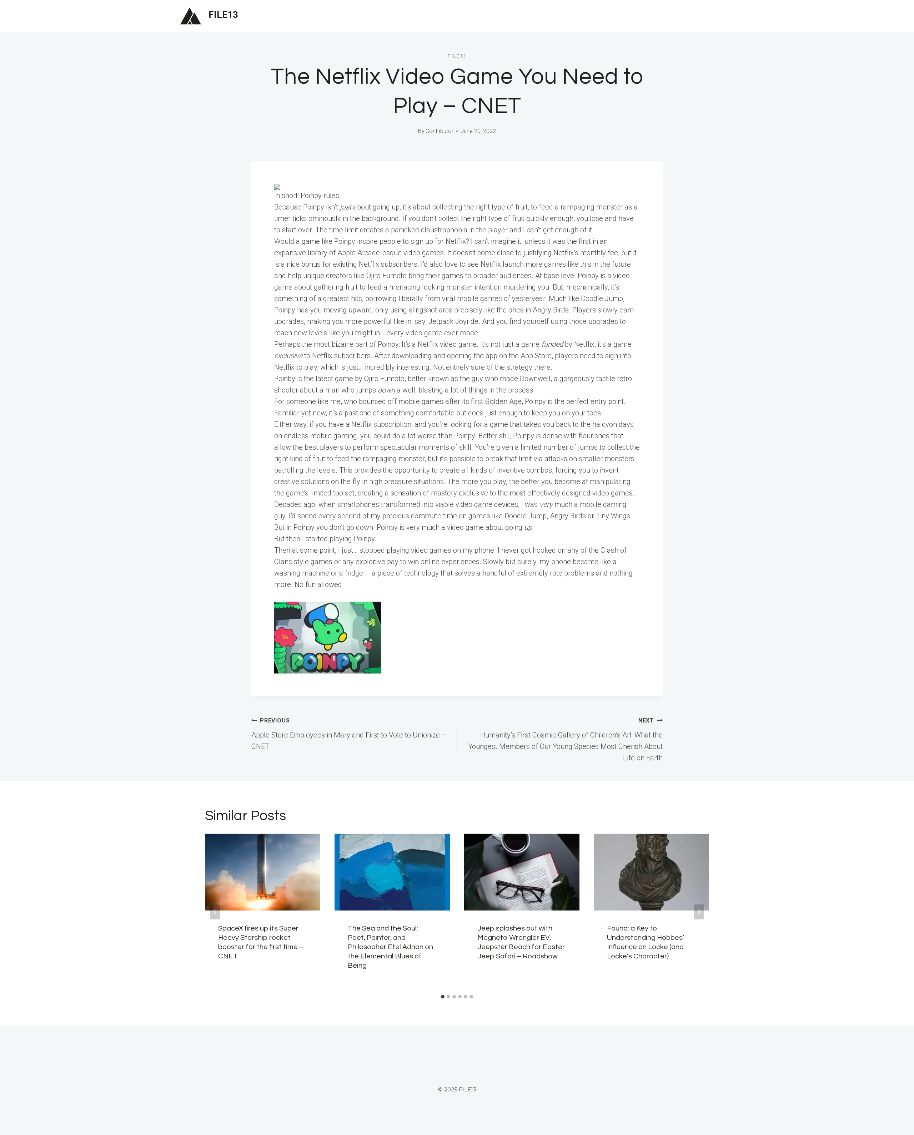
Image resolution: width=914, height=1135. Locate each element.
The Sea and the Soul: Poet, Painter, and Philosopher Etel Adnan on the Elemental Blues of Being (390, 947)
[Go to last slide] (215, 911)
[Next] (699, 911)
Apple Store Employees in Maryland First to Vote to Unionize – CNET (349, 734)
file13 (457, 56)
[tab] (443, 996)
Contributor (439, 131)
